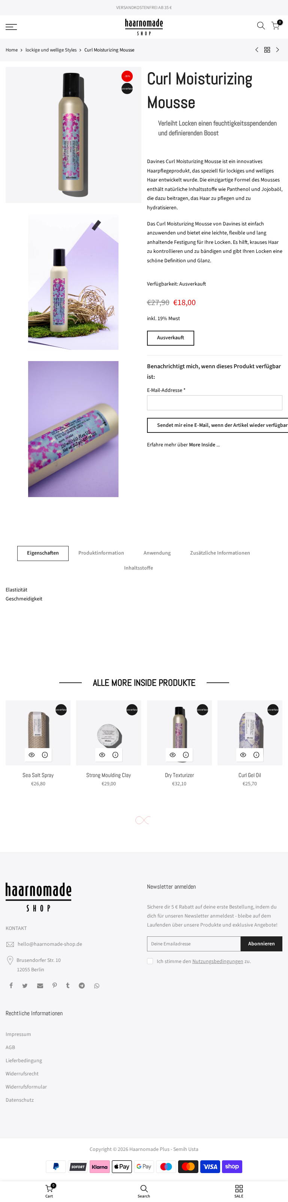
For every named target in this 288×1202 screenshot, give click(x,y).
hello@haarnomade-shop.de (50, 944)
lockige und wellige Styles (51, 50)
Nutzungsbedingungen (217, 961)
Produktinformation (101, 553)
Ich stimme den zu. (204, 961)
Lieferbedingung (24, 1060)
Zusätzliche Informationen (220, 553)
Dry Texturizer (179, 775)
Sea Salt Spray (38, 775)
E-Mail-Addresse (166, 390)
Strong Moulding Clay (108, 775)
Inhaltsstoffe (138, 568)
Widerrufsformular (26, 1087)
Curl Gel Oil (249, 775)
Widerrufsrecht (22, 1074)
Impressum (18, 1034)
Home (12, 50)
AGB (10, 1047)
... (204, 445)
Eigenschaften (43, 553)
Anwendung (157, 553)
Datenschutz (20, 1100)
